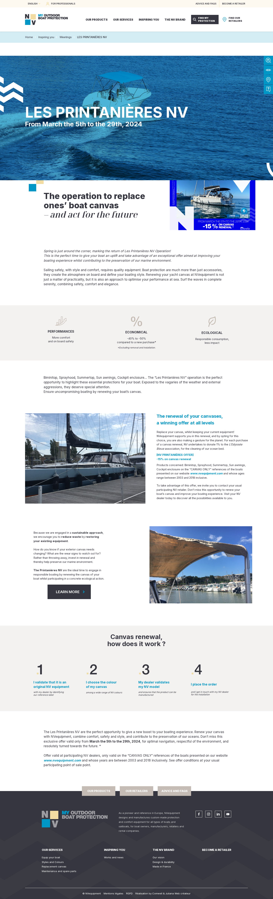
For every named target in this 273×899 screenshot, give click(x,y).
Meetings (66, 37)
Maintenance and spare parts (59, 871)
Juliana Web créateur (178, 893)
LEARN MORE (68, 592)
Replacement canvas (54, 866)
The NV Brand (163, 850)
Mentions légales (113, 893)
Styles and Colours (53, 862)
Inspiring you (46, 37)
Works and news (114, 857)
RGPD (129, 893)
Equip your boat (51, 857)
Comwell (157, 893)
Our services (52, 850)
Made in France (162, 866)
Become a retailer (216, 850)
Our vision (158, 857)
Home (29, 37)
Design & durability (163, 862)
